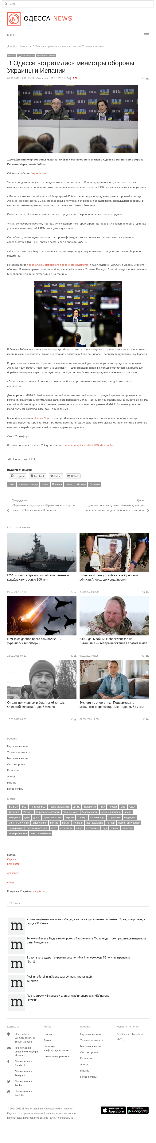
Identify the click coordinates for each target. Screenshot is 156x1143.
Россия (113, 806)
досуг (36, 817)
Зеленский (90, 806)
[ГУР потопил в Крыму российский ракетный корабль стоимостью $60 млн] (41, 534)
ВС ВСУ (13, 806)
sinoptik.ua (39, 891)
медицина (129, 817)
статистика (92, 828)
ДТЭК (76, 806)
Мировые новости (17, 758)
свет (54, 828)
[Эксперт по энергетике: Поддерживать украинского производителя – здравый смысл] (114, 662)
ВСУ (24, 806)
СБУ (123, 806)
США (132, 806)
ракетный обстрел (37, 828)
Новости (12, 56)
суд (105, 828)
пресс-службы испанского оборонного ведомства (57, 264)
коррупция (114, 817)
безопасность (90, 812)
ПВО (102, 806)
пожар (65, 822)
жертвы (69, 817)
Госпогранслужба (59, 806)
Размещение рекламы (56, 1056)
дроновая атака (52, 817)
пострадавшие (94, 822)
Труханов (14, 812)
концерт (82, 817)
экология (127, 828)
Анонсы (11, 776)
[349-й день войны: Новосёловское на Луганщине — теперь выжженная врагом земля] (114, 598)
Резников (94, 484)
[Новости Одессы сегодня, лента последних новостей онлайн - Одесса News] (78, 19)
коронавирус (97, 817)
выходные (14, 817)
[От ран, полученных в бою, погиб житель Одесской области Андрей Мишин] (41, 662)
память (54, 822)
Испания (57, 484)
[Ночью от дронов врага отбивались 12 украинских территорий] (41, 598)
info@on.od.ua (23, 1047)
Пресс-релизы (15, 788)
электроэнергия (18, 833)
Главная (48, 1034)
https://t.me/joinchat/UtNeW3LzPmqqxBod (88, 445)
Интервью (13, 770)
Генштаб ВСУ (38, 806)
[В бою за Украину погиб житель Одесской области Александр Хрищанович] (114, 534)
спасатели (66, 828)
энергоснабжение (41, 833)
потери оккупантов (129, 822)
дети (26, 817)
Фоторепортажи (16, 764)
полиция (78, 822)
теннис (115, 828)
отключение (39, 822)
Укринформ (38, 173)
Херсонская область (48, 812)
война (45, 484)
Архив (47, 1040)
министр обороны (76, 484)
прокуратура (16, 828)
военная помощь (28, 484)
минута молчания (19, 822)
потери (111, 822)
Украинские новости (46, 56)
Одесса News (42, 418)
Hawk (12, 484)
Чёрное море (70, 812)
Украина (27, 812)
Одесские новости (26, 56)
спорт (79, 828)
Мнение (11, 782)
